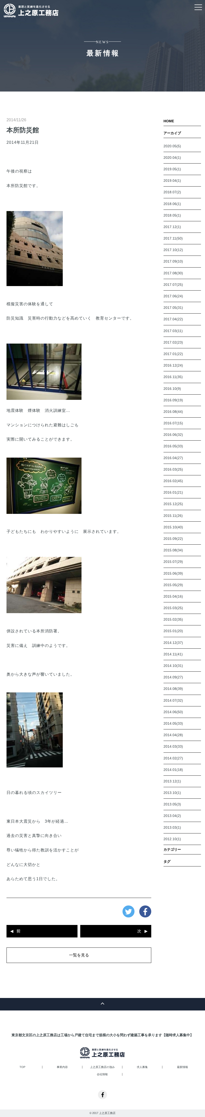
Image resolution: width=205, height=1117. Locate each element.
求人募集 (142, 1067)
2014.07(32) (173, 700)
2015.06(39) (173, 573)
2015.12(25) (173, 504)
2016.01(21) (173, 492)
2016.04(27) (173, 458)
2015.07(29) (173, 562)
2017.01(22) (173, 354)
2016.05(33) (173, 446)
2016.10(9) (172, 389)
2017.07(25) (173, 285)
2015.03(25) (173, 608)
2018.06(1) (172, 204)
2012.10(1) (172, 839)
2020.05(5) (172, 146)
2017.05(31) (173, 308)
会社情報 (102, 1074)
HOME (169, 121)
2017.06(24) (173, 296)
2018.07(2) (172, 192)
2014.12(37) (173, 643)
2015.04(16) (173, 596)
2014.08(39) (173, 689)
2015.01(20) (173, 631)
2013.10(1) (172, 793)
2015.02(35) (173, 619)
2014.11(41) (173, 654)
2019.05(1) (172, 169)
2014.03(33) (173, 746)
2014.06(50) (173, 712)
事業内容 (62, 1067)
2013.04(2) (172, 816)
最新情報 (182, 1067)
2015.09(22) (173, 539)
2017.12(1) (172, 227)
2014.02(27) (173, 758)
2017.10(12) (173, 250)
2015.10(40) (173, 527)
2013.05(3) (172, 804)
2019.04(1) (172, 181)
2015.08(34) (173, 550)
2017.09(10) (173, 261)
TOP (22, 1067)
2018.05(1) (172, 215)
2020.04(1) (172, 158)
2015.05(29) (173, 585)
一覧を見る (79, 955)
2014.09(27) (173, 677)
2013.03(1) (172, 827)
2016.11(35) (173, 377)
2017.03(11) (173, 331)
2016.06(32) (173, 435)
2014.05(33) (173, 723)
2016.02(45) (173, 481)
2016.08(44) (173, 412)
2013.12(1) (172, 781)
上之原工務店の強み (102, 1067)
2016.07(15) (173, 423)
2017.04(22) (173, 319)
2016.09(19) (173, 400)
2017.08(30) (173, 273)
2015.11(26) (173, 516)
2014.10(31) (173, 666)
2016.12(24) (173, 365)
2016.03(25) (173, 469)
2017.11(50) (173, 238)
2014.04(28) (173, 735)
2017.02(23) (173, 342)
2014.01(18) (173, 770)
